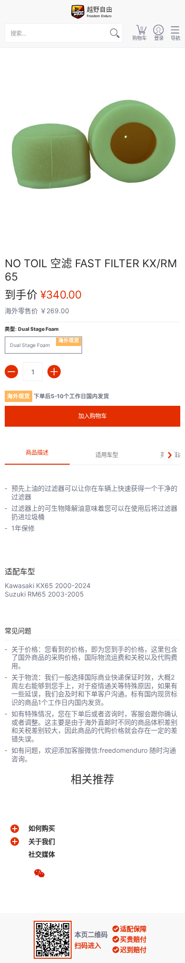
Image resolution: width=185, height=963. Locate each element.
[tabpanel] (92, 531)
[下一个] (169, 455)
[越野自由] (92, 12)
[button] (140, 33)
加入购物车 (92, 416)
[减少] (11, 371)
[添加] (54, 371)
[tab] (37, 455)
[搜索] (114, 33)
